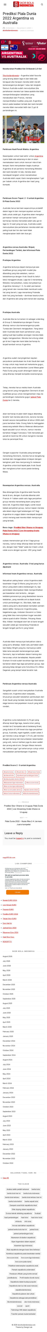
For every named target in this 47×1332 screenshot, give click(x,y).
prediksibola (12, 1278)
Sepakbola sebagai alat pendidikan (23, 1298)
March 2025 (7, 1027)
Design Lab (28, 1327)
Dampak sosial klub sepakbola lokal (23, 1205)
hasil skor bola (34, 772)
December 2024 (9, 1041)
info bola (28, 1221)
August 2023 (7, 1116)
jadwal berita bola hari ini (17, 1229)
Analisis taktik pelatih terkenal (18, 1189)
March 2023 (7, 1140)
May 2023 (6, 1130)
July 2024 (6, 1064)
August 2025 (7, 1003)
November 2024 (9, 1046)
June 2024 (7, 1069)
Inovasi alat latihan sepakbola (23, 1225)
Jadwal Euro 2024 (9, 928)
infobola (18, 1221)
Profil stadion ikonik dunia (29, 1278)
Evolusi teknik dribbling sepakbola (19, 1213)
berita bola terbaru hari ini (31, 1197)
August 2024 (7, 1060)
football (37, 1213)
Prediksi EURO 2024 (10, 914)
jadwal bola (9, 775)
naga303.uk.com (9, 857)
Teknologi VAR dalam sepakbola (23, 1310)
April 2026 (6, 975)
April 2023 (6, 1135)
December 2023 (9, 1097)
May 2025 (6, 1017)
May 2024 (6, 1074)
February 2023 (8, 1144)
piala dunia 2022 (31, 790)
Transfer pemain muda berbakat (23, 1314)
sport (27, 1306)
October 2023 (8, 1107)
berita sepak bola (31, 1201)
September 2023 (9, 1111)
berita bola (9, 772)
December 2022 (9, 1154)
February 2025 (8, 1031)
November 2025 (9, 989)
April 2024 (6, 1078)
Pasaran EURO (8, 909)
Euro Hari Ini (7, 923)
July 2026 (6, 961)
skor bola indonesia (12, 793)
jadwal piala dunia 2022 (14, 779)
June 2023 (7, 1125)
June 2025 (7, 1013)
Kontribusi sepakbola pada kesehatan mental (23, 1254)
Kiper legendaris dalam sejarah (23, 1242)
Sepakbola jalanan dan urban (23, 1294)
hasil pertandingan (11, 1217)
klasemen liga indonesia (14, 783)
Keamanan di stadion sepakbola (23, 1237)
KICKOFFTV (7, 942)
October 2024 (8, 1050)
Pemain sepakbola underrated (23, 1270)
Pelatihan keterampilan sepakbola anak (23, 1266)
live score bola (32, 783)
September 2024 (9, 1055)
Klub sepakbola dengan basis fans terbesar (23, 1250)
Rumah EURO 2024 (10, 900)
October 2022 (8, 1163)
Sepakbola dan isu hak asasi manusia (23, 1286)
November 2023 (9, 1102)
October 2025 (8, 994)
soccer (19, 1306)
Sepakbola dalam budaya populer (23, 1282)
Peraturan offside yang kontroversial (23, 1274)
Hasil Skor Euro (8, 937)
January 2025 (8, 1036)
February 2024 (8, 1088)
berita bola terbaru (12, 1197)
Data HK (6, 1178)
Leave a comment (27, 30)
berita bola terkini (15, 1201)
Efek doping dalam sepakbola (23, 1209)
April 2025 (6, 1022)
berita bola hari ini (14, 1193)
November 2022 (9, 1158)
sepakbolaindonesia (23, 1290)
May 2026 (6, 970)
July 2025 (6, 1008)
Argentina (38, 156)
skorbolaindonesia (10, 30)
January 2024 (8, 1093)
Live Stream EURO (9, 905)
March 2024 (7, 1083)
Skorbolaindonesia (11, 75)
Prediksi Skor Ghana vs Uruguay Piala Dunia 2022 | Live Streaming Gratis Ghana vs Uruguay (23, 530)
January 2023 (8, 1149)
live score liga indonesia (14, 786)
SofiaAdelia (10, 28)
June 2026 (7, 966)
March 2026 (7, 980)
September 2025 (9, 999)
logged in (20, 838)
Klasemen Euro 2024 (10, 932)
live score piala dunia (13, 790)
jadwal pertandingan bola (28, 775)
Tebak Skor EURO (9, 919)
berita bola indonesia (31, 1193)
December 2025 (9, 984)
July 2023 (6, 1121)
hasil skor (21, 772)
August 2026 (7, 956)
